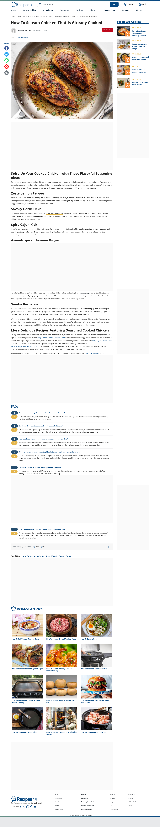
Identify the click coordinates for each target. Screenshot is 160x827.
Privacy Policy (114, 809)
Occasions (64, 10)
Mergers (112, 802)
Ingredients (48, 10)
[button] (6, 73)
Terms (130, 805)
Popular (125, 10)
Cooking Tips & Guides (24, 16)
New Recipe (84, 798)
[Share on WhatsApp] (6, 60)
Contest (130, 798)
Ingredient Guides (86, 809)
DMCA (112, 805)
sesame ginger (84, 293)
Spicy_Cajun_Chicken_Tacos (102, 340)
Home (13, 16)
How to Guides (29, 10)
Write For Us (113, 798)
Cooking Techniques (92, 353)
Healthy (83, 794)
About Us (112, 794)
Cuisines (79, 10)
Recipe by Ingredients (87, 802)
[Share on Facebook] (6, 48)
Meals (56, 794)
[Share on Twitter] (6, 54)
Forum (130, 4)
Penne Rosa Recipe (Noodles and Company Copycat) (139, 33)
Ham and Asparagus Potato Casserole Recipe (139, 46)
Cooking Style (59, 809)
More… (139, 10)
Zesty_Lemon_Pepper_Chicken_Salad (51, 337)
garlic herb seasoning (54, 213)
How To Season (60, 16)
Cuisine (57, 805)
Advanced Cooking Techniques (43, 16)
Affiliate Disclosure (133, 802)
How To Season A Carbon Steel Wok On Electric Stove (46, 556)
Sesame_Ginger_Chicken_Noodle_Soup (25, 346)
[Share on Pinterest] (107, 30)
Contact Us (131, 794)
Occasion (57, 802)
